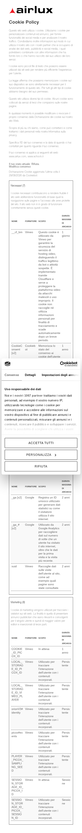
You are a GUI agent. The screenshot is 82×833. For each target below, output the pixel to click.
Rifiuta (41, 466)
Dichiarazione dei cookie (48, 117)
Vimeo (29, 232)
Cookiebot (31, 175)
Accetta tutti (41, 443)
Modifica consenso (20, 166)
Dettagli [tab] (30, 375)
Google (29, 497)
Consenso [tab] (12, 375)
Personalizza (38, 454)
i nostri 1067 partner (28, 395)
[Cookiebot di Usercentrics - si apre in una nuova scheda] (60, 364)
